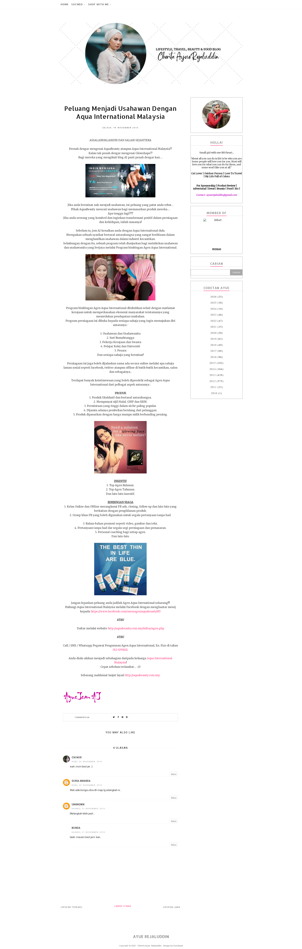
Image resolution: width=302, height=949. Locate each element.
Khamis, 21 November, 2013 (88, 808)
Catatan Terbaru (71, 907)
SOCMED (77, 4)
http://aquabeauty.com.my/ (142, 675)
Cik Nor (77, 757)
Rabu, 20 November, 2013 (87, 761)
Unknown (78, 804)
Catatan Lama (171, 907)
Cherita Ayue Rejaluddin (149, 945)
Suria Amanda (81, 780)
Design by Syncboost (173, 945)
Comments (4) (82, 717)
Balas (173, 773)
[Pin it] (122, 717)
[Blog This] (127, 717)
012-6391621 (120, 649)
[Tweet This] (114, 717)
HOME (65, 4)
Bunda (76, 827)
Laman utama (122, 906)
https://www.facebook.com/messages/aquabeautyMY (126, 611)
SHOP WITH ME (98, 4)
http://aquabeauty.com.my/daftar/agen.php (136, 628)
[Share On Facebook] (118, 717)
